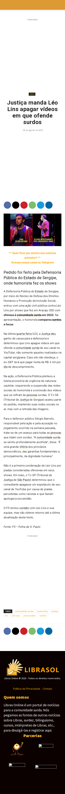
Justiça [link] (45, 333)
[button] (60, 5)
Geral (32, 94)
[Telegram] (40, 205)
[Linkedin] (49, 205)
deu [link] (53, 333)
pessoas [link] (32, 395)
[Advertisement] (32, 55)
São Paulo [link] (23, 479)
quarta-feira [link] (24, 333)
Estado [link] (29, 277)
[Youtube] (45, 683)
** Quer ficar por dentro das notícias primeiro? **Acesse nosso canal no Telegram (32, 257)
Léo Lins (16, 615)
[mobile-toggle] (6, 5)
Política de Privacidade (26, 688)
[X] (15, 205)
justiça (55, 611)
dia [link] (5, 366)
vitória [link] (23, 446)
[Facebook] (7, 205)
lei (6, 615)
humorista (42, 611)
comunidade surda (24, 611)
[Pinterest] (24, 205)
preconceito (30, 615)
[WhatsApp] (32, 205)
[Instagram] (26, 683)
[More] (57, 205)
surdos (43, 615)
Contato (47, 688)
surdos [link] (56, 319)
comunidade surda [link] (29, 315)
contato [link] (24, 508)
